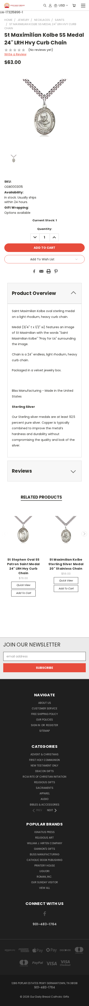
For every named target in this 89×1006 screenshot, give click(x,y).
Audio (44, 799)
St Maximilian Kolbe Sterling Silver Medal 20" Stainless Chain (65, 564)
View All (44, 888)
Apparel (45, 793)
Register (52, 725)
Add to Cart (23, 593)
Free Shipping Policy (44, 714)
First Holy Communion (44, 760)
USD (62, 5)
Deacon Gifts (44, 771)
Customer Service (44, 708)
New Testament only (44, 765)
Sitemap (44, 731)
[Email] (41, 271)
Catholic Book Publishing (44, 860)
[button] (44, 629)
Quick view (23, 585)
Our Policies (44, 719)
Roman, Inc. (44, 877)
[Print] (48, 271)
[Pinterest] (56, 271)
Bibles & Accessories (44, 804)
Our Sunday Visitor (44, 882)
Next (84, 534)
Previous (5, 534)
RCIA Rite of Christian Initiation (44, 776)
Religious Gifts (44, 782)
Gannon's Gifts (44, 849)
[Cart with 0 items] (74, 5)
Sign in (36, 725)
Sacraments (44, 788)
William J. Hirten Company (44, 843)
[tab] (44, 293)
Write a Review (15, 54)
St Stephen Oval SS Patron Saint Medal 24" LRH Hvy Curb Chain (23, 566)
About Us (44, 703)
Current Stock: (44, 220)
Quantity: (44, 229)
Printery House (44, 865)
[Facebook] (34, 271)
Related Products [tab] (41, 497)
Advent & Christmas (44, 754)
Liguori (44, 871)
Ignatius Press (44, 832)
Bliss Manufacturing (44, 854)
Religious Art (44, 837)
